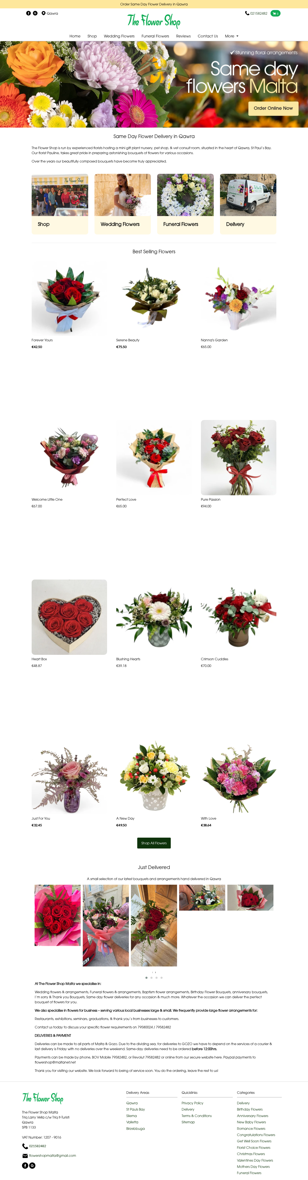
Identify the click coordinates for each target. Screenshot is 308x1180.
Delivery (188, 1109)
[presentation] (152, 972)
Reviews (183, 36)
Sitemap (188, 1122)
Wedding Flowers (119, 36)
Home (75, 36)
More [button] (230, 36)
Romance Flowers (251, 1128)
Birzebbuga (135, 1128)
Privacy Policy (192, 1103)
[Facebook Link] (28, 13)
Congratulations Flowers (256, 1135)
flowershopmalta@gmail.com (52, 1156)
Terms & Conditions (197, 1116)
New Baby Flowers (251, 1122)
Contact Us (208, 36)
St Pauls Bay (135, 1109)
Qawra (132, 1103)
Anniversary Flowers (252, 1116)
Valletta (132, 1122)
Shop (92, 36)
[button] (146, 978)
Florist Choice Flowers (253, 1147)
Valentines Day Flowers (255, 1160)
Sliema (131, 1116)
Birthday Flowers (250, 1109)
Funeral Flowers (155, 36)
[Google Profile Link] (35, 13)
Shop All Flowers (154, 843)
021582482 (258, 13)
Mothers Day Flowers (253, 1167)
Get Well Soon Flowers (254, 1141)
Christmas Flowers (251, 1154)
